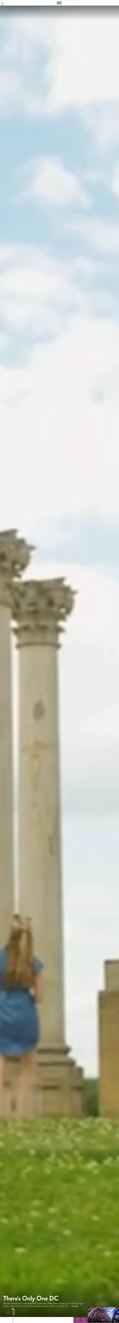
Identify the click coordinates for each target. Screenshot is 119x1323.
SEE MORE (74, 1306)
